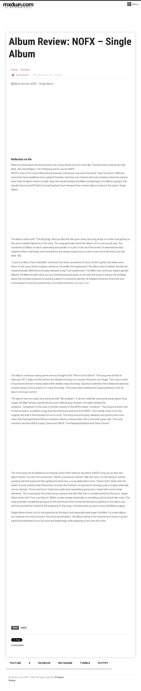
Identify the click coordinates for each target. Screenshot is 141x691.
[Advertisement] (70, 552)
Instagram (65, 663)
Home (14, 69)
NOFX (23, 628)
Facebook (44, 663)
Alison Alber (22, 75)
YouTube (15, 663)
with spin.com (81, 283)
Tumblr (85, 663)
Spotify (103, 663)
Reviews (25, 69)
